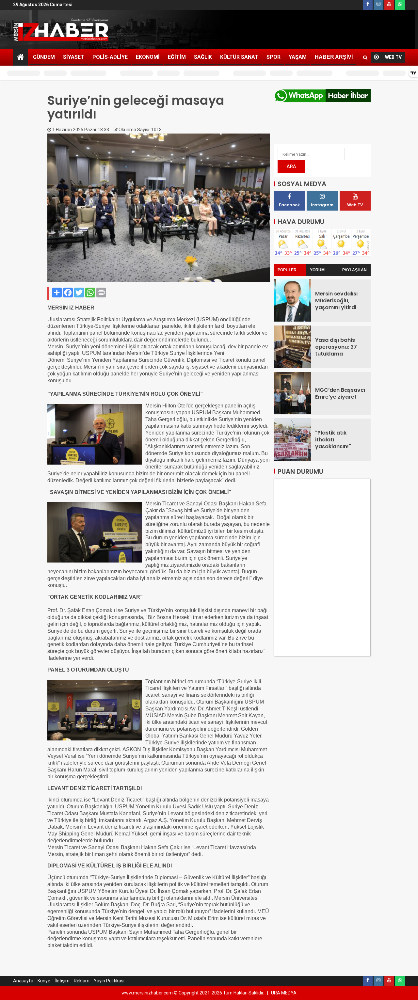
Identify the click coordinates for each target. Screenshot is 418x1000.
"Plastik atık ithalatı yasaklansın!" (333, 440)
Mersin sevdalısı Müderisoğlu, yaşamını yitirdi (336, 300)
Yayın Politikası (109, 980)
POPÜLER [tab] (287, 269)
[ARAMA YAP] (365, 57)
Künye (44, 980)
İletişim (62, 980)
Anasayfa (23, 980)
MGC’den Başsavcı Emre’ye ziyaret (340, 393)
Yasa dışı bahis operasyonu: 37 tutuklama (336, 347)
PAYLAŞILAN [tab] (354, 269)
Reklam (81, 980)
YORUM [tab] (317, 269)
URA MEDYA (284, 992)
